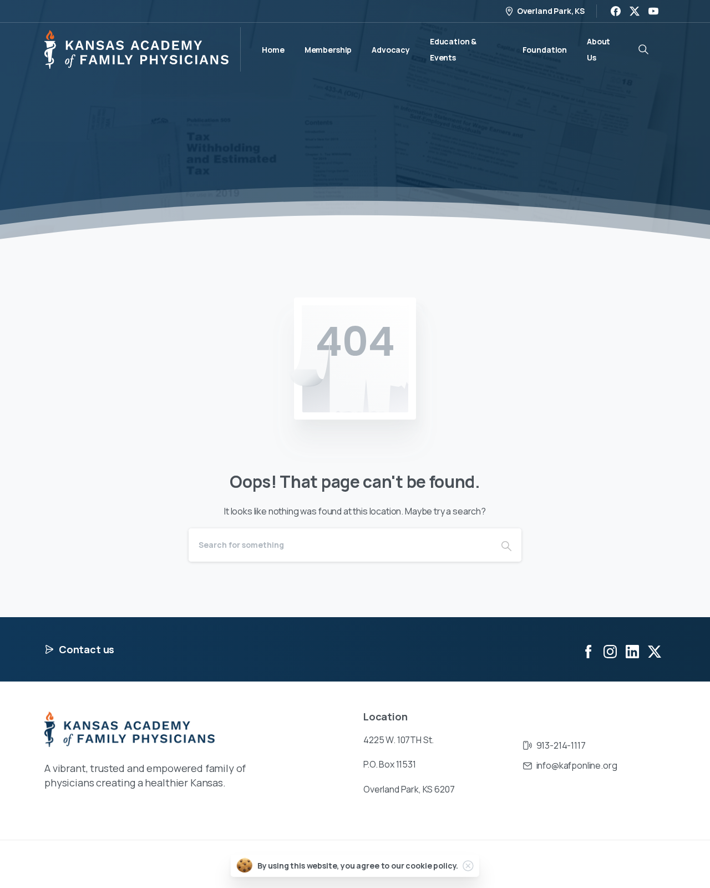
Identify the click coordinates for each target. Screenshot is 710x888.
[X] (635, 11)
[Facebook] (616, 11)
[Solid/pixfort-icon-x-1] (654, 650)
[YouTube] (653, 11)
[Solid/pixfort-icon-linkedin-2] (632, 650)
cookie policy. (431, 865)
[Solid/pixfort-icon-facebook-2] (588, 650)
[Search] (506, 545)
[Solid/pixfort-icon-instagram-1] (610, 650)
